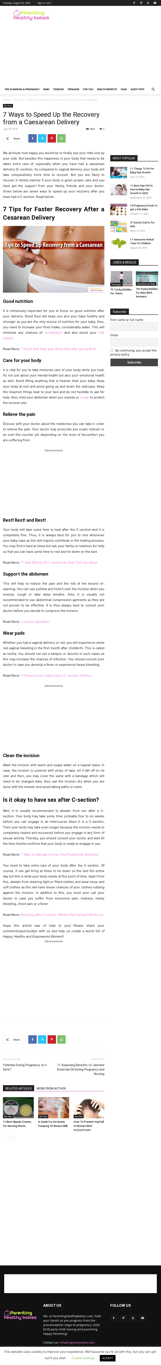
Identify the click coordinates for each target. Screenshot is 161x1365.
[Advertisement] (109, 15)
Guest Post (137, 89)
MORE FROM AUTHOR (51, 1088)
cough (84, 397)
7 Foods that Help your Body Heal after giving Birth (58, 349)
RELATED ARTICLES (18, 1088)
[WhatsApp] (61, 138)
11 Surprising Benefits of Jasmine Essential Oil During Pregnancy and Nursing (80, 1069)
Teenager (73, 89)
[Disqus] (53, 1203)
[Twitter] (148, 3)
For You (88, 89)
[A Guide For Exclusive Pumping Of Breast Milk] (53, 1107)
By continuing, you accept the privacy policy (133, 352)
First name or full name (126, 320)
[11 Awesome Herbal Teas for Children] (118, 243)
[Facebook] (134, 3)
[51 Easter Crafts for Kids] (118, 226)
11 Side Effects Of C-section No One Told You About (59, 562)
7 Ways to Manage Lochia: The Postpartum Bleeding (59, 854)
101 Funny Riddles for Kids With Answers (147, 292)
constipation (53, 333)
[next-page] (12, 1138)
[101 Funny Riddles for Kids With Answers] (147, 278)
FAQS (124, 89)
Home (6, 99)
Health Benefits (107, 89)
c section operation (35, 622)
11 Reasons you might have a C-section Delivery (56, 675)
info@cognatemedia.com (77, 1342)
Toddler (58, 89)
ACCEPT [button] (107, 1358)
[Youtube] (155, 3)
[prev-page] (5, 1138)
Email (114, 335)
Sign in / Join (44, 2)
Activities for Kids (146, 283)
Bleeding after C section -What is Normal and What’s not (62, 915)
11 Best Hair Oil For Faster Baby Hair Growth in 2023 (141, 189)
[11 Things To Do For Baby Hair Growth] (118, 172)
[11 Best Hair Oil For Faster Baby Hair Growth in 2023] (118, 189)
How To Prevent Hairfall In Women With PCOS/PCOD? (89, 1126)
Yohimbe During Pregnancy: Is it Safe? (25, 1067)
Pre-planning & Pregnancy (22, 89)
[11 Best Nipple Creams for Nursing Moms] (18, 1107)
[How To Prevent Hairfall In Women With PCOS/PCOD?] (89, 1107)
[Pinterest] (141, 3)
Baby (46, 89)
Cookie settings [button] (83, 1358)
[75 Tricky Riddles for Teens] (121, 278)
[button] (153, 89)
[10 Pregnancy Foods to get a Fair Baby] (118, 209)
